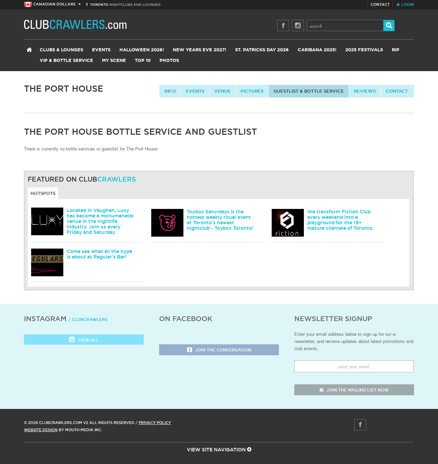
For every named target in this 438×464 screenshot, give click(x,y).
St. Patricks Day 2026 (262, 50)
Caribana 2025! (317, 50)
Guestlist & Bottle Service (308, 91)
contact (397, 91)
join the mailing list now (357, 390)
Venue (222, 91)
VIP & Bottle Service (66, 60)
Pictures (252, 91)
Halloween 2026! (141, 50)
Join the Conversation (222, 350)
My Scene (114, 60)
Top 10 (143, 60)
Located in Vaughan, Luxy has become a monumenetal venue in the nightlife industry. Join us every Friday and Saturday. (100, 221)
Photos (169, 60)
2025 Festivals (364, 50)
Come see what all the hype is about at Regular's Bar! (99, 254)
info (170, 91)
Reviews (365, 91)
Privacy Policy (155, 423)
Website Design (40, 430)
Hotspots (42, 193)
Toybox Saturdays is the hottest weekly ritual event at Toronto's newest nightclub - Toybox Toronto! (220, 220)
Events (101, 50)
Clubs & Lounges (61, 50)
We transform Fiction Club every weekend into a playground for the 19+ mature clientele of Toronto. (340, 220)
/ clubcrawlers (88, 319)
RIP (395, 50)
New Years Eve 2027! (199, 50)
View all (87, 340)
